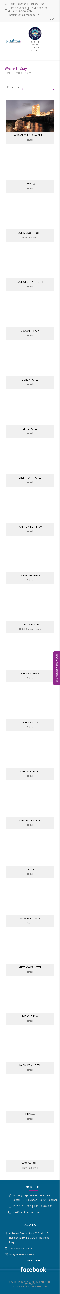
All (23, 89)
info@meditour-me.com (22, 15)
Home (8, 73)
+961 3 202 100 (39, 8)
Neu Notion (41, 1286)
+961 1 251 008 (17, 8)
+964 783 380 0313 (22, 11)
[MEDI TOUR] (14, 41)
